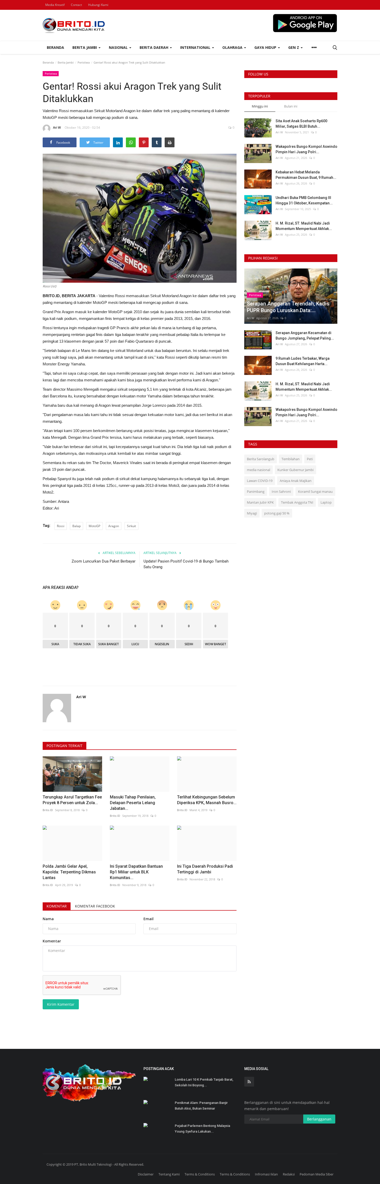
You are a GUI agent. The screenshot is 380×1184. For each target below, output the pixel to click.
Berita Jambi (66, 62)
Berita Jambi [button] (85, 47)
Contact (76, 5)
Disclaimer (146, 1174)
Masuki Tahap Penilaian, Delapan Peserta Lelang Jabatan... (133, 803)
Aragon (113, 526)
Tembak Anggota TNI (297, 502)
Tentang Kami (169, 1174)
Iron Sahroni (281, 491)
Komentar (57, 906)
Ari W (57, 127)
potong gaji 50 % (277, 513)
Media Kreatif (55, 5)
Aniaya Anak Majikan (295, 480)
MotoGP (94, 526)
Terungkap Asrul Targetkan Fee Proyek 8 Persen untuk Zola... (72, 800)
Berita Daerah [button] (154, 47)
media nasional (258, 469)
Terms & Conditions (200, 1174)
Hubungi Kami (98, 5)
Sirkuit (131, 526)
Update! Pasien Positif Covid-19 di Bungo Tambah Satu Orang (186, 564)
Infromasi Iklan (266, 1174)
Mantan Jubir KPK (260, 502)
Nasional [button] (119, 47)
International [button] (195, 47)
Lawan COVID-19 (259, 480)
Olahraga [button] (233, 47)
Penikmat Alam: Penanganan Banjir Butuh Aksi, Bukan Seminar (201, 1105)
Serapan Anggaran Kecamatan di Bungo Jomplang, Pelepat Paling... (305, 335)
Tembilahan (291, 459)
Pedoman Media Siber (316, 1174)
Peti (310, 459)
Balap (76, 526)
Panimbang (255, 491)
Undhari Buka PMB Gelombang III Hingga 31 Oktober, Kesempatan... (304, 200)
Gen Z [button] (294, 47)
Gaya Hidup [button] (265, 47)
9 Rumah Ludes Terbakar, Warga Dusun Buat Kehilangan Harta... (303, 361)
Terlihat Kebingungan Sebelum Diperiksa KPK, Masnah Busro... (207, 800)
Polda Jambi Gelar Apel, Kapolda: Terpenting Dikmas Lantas (69, 872)
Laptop (326, 502)
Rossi (60, 526)
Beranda (55, 47)
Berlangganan (319, 1119)
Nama (48, 918)
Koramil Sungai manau (315, 491)
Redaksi (289, 1174)
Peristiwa (84, 62)
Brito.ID (48, 810)
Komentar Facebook (95, 906)
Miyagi (252, 513)
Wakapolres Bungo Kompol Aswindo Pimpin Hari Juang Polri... (306, 149)
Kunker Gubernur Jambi (295, 469)
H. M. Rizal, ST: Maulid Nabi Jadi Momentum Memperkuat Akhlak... (304, 226)
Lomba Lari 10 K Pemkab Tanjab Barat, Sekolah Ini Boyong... (204, 1082)
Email (148, 918)
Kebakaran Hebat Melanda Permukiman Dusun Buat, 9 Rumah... (306, 175)
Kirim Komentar (60, 1004)
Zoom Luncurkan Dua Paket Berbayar (103, 561)
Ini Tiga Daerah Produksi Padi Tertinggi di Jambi (205, 869)
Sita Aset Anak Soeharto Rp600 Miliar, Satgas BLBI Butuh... (301, 123)
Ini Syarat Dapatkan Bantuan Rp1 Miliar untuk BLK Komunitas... (136, 872)
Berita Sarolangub (260, 459)
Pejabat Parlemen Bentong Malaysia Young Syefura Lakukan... (202, 1128)
